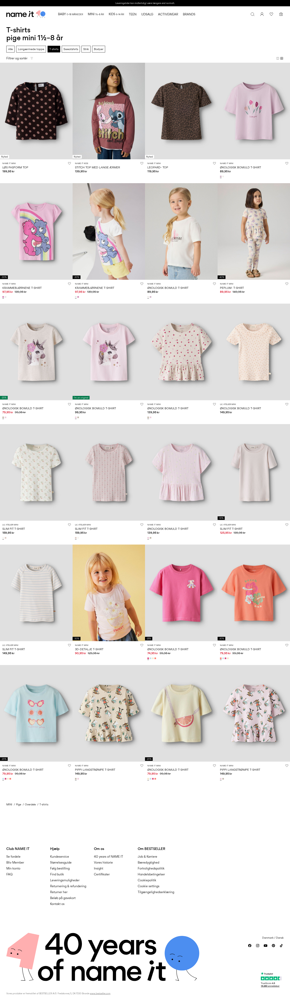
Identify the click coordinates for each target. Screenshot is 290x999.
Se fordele (13, 856)
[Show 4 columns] (282, 58)
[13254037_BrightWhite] (6, 297)
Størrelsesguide (61, 862)
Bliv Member (15, 862)
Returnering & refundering (68, 886)
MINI (9, 804)
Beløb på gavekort (63, 898)
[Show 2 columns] (278, 58)
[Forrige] (3, 111)
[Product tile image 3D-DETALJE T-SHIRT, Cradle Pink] (109, 593)
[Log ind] (262, 14)
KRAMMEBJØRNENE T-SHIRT (22, 287)
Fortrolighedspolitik (151, 868)
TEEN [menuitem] (133, 14)
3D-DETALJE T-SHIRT (89, 649)
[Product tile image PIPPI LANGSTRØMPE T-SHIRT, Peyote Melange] (109, 713)
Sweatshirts (71, 49)
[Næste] (69, 111)
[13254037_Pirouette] (3, 297)
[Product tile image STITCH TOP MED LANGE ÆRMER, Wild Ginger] (109, 111)
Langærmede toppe (31, 49)
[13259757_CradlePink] (6, 417)
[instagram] (257, 945)
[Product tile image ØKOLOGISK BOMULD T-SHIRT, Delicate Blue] (36, 713)
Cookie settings (148, 886)
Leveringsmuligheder (65, 880)
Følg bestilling (60, 868)
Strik (86, 49)
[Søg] (252, 14)
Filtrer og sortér (16, 58)
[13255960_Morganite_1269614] (6, 538)
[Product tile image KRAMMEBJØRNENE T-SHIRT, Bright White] (109, 231)
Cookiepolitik (147, 880)
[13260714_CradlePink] (78, 779)
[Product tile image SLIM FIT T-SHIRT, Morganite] (109, 472)
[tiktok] (281, 945)
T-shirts (53, 49)
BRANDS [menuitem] (189, 14)
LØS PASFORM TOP (15, 167)
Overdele (30, 804)
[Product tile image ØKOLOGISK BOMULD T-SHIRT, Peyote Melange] (36, 352)
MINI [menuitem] (96, 14)
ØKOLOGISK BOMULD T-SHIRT (240, 167)
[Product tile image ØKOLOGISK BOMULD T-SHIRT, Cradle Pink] (109, 352)
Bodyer (98, 49)
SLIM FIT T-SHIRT (13, 528)
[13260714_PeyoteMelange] (76, 779)
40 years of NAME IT (108, 856)
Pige (18, 804)
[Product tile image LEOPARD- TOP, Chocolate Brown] (181, 111)
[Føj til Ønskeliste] (69, 163)
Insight (98, 868)
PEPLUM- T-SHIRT (232, 287)
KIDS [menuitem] (116, 14)
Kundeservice (59, 856)
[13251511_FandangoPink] (148, 658)
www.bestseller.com (100, 993)
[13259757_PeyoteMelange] (3, 417)
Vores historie (103, 862)
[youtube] (265, 945)
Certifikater (102, 874)
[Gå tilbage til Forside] (25, 14)
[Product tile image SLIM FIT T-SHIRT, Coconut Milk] (36, 472)
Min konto (13, 868)
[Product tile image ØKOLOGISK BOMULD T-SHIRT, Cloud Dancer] (181, 231)
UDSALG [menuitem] (147, 14)
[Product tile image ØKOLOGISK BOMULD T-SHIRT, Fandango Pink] (181, 593)
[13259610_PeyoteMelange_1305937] (148, 417)
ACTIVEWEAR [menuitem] (168, 14)
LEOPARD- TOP (157, 167)
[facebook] (249, 945)
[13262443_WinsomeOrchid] (221, 176)
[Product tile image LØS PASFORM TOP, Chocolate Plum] (36, 111)
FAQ (9, 874)
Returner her (58, 892)
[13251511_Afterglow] (153, 658)
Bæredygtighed (148, 862)
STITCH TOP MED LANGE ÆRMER (97, 167)
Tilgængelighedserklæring (156, 892)
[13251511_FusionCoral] (155, 658)
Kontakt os (57, 904)
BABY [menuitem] (70, 14)
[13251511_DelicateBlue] (151, 658)
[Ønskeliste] (271, 14)
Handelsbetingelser (151, 874)
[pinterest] (273, 945)
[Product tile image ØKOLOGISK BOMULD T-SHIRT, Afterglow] (181, 713)
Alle (10, 49)
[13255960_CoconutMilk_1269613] (3, 538)
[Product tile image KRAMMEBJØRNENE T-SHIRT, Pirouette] (36, 231)
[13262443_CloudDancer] (223, 176)
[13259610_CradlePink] (151, 417)
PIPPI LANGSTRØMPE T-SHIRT (95, 769)
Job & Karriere (147, 856)
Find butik (57, 874)
